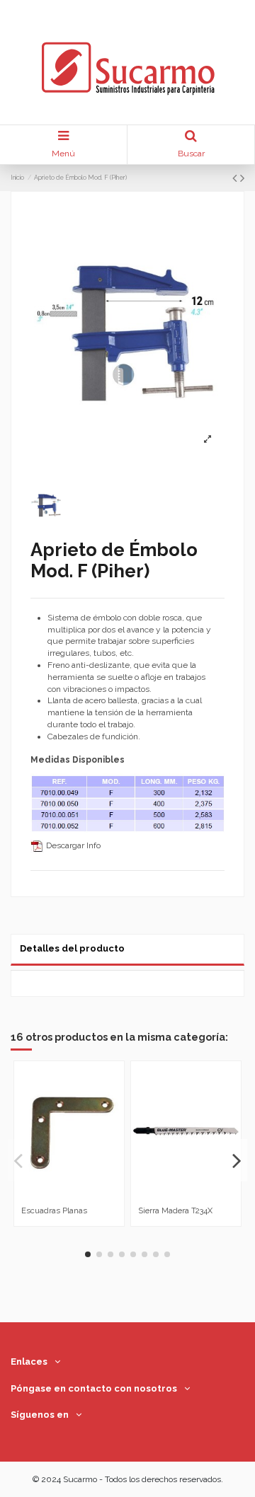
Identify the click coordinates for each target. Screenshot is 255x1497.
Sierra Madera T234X (175, 1210)
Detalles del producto (72, 948)
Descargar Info (72, 845)
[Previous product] (236, 177)
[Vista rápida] (77, 1196)
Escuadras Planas (54, 1210)
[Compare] (60, 1196)
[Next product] (242, 177)
